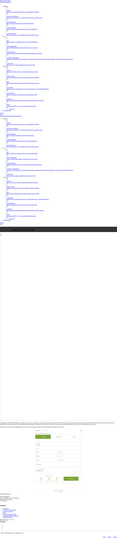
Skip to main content (5, 0)
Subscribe (3, 521)
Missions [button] (5, 118)
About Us (5, 66)
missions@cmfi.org (5, 502)
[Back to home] (5, 2)
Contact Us (12, 109)
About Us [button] (5, 177)
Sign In (2, 113)
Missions (5, 6)
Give (4, 36)
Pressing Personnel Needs (9, 514)
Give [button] (4, 148)
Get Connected (7, 110)
